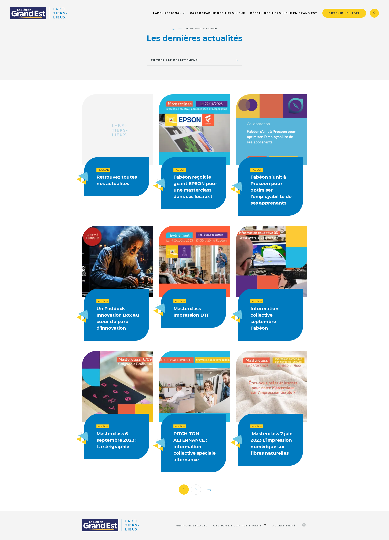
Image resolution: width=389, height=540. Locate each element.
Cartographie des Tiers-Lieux (217, 13)
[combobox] (194, 60)
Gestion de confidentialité (238, 525)
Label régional (167, 13)
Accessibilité (284, 525)
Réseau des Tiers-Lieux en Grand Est (283, 13)
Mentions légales (191, 525)
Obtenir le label (344, 13)
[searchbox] (149, 59)
